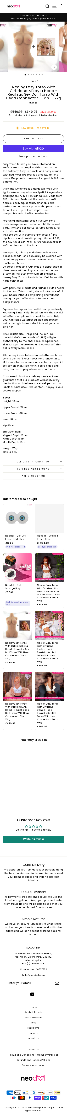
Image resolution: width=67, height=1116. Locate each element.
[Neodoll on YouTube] (32, 994)
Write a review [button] (33, 839)
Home (32, 81)
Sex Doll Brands (33, 1012)
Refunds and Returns (33, 469)
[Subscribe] (57, 983)
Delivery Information (33, 461)
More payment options (33, 156)
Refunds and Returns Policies (34, 1060)
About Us (33, 1038)
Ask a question (33, 476)
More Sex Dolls (33, 1017)
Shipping (28, 115)
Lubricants (33, 1027)
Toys (33, 1022)
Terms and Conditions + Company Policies (33, 1054)
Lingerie (33, 1033)
